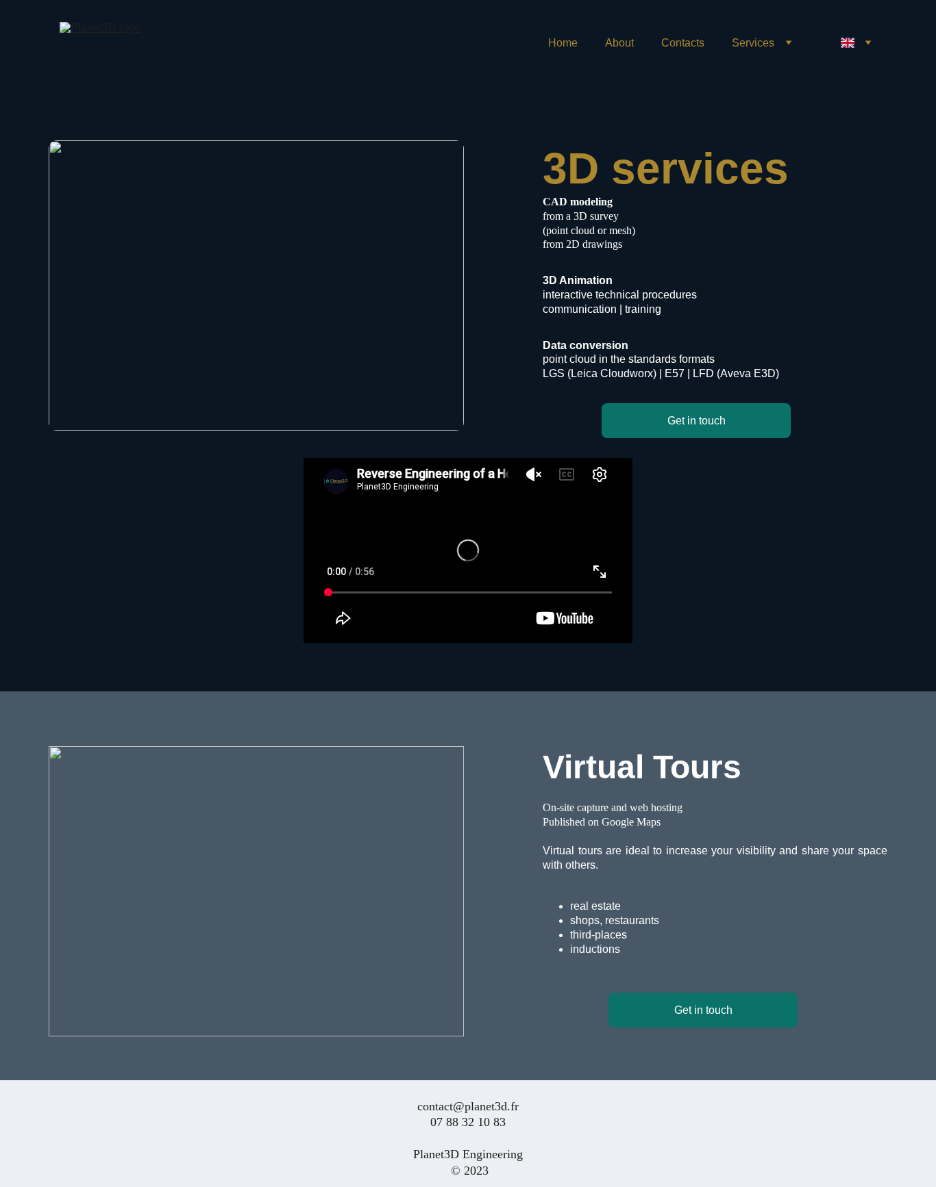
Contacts (682, 43)
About (619, 43)
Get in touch (696, 420)
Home (563, 43)
